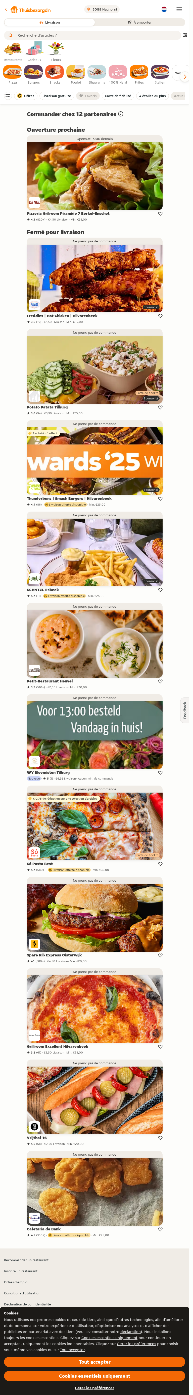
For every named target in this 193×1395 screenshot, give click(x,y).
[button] (28, 9)
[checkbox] (12, 75)
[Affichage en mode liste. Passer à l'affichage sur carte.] (185, 35)
